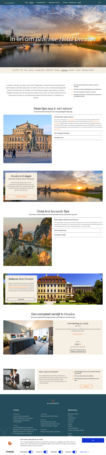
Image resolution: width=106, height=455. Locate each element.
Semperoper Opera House (63, 117)
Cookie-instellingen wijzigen (76, 430)
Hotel (17, 416)
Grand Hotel (47, 416)
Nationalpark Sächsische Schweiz (66, 220)
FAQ (21, 70)
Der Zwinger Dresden (62, 133)
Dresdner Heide (60, 235)
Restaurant (49, 70)
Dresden (57, 431)
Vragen (79, 2)
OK (93, 440)
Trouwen (65, 2)
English (70, 433)
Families (71, 70)
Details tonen (83, 452)
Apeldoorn (30, 431)
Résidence (21, 429)
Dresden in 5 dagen (21, 196)
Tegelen (55, 426)
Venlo (58, 424)
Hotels (31, 2)
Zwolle (56, 416)
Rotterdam (19, 418)
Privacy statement (73, 428)
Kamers (31, 70)
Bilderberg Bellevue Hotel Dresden (18, 287)
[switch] (45, 452)
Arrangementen (41, 2)
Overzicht (15, 70)
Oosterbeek (29, 427)
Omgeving (64, 70)
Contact (86, 386)
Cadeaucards (72, 2)
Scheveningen (17, 422)
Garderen (34, 429)
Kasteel (46, 422)
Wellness (57, 70)
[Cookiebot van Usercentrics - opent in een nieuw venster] (10, 452)
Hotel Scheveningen (21, 420)
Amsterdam (25, 416)
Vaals (54, 422)
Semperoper (71, 119)
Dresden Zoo (59, 138)
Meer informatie (77, 334)
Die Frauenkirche (60, 230)
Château (46, 426)
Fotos (26, 70)
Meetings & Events (54, 2)
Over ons (70, 422)
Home (26, 2)
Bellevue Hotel (47, 431)
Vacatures (71, 420)
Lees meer (57, 129)
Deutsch (70, 435)
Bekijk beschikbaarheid (78, 351)
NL (99, 2)
